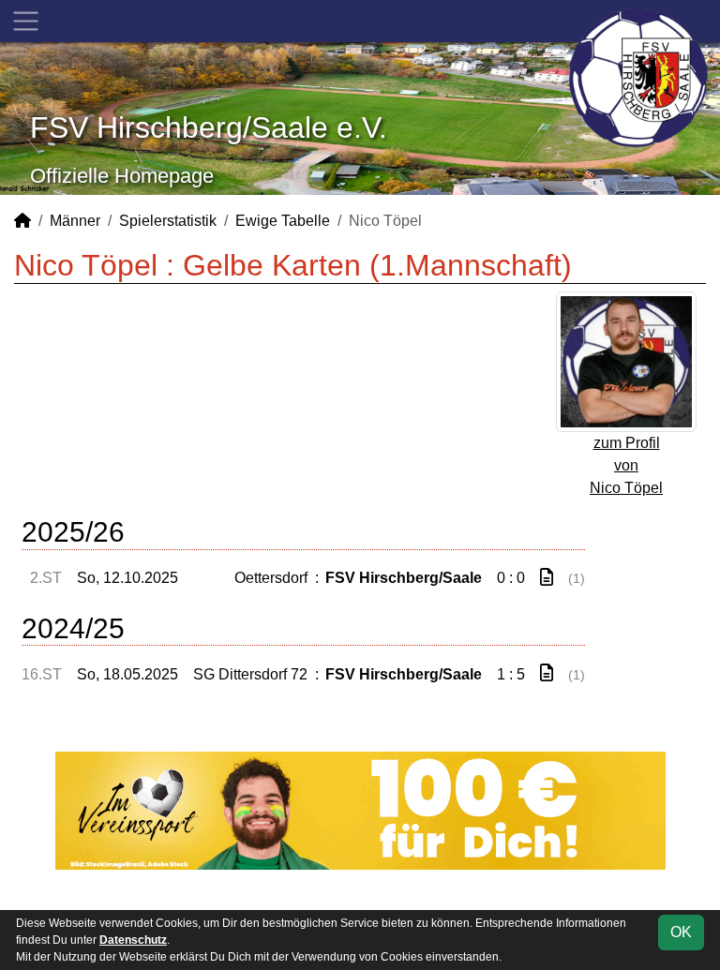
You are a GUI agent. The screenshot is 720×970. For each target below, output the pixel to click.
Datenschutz (133, 940)
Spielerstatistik (168, 221)
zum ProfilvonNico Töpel (626, 465)
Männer (75, 221)
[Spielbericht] (546, 578)
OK (681, 932)
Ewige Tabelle (282, 221)
